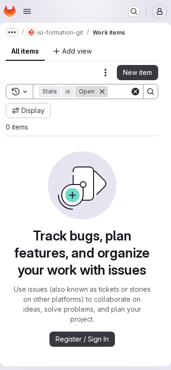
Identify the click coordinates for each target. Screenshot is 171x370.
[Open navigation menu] (27, 11)
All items (25, 51)
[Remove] (102, 91)
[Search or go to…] (134, 11)
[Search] (150, 91)
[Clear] (135, 91)
